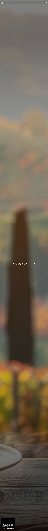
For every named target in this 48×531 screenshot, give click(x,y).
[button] (7, 526)
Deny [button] (4, 528)
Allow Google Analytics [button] (10, 528)
